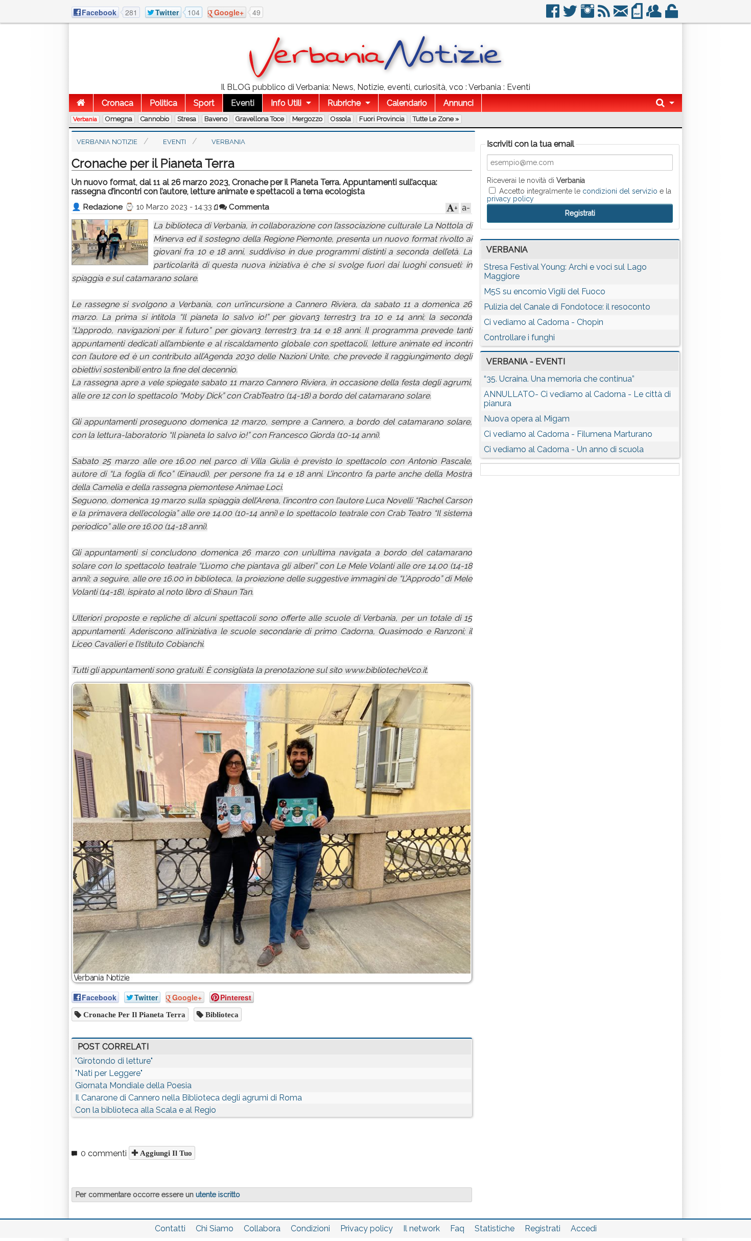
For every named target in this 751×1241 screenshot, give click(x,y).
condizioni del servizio (620, 191)
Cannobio (154, 119)
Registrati (542, 1228)
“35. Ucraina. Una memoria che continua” (559, 379)
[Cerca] (665, 103)
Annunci (458, 103)
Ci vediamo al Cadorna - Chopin (543, 322)
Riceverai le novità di (536, 180)
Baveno (215, 119)
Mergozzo (307, 119)
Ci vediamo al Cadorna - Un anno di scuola (564, 449)
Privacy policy (366, 1228)
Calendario (407, 103)
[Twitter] (571, 15)
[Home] (81, 103)
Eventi (242, 103)
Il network (421, 1228)
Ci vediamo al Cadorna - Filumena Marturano (568, 434)
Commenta (248, 207)
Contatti (170, 1228)
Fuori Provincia (382, 119)
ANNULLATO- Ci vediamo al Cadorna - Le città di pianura (577, 398)
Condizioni (310, 1228)
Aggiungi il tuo (165, 1153)
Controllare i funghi (519, 337)
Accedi (584, 1228)
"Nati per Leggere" (109, 1073)
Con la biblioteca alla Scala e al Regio (145, 1110)
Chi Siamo (214, 1228)
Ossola (341, 119)
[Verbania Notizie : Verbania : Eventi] (375, 79)
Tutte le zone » (436, 119)
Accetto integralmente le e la (579, 194)
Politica (163, 103)
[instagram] (588, 15)
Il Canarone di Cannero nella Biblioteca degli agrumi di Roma (188, 1098)
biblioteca (221, 1014)
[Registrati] (654, 15)
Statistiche (494, 1228)
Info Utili (286, 103)
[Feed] (605, 15)
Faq (457, 1228)
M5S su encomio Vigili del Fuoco (544, 291)
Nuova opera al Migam (527, 419)
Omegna (118, 119)
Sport (204, 103)
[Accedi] (672, 15)
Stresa (186, 119)
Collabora (262, 1228)
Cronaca (117, 103)
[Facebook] (553, 15)
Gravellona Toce (260, 119)
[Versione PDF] (637, 15)
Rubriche (344, 103)
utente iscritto (218, 1194)
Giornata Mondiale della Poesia (133, 1085)
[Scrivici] (621, 15)
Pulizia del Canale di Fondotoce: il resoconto (567, 307)
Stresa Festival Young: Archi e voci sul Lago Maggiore (565, 271)
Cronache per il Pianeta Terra (133, 1014)
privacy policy (510, 199)
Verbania (85, 119)
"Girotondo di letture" (114, 1061)
